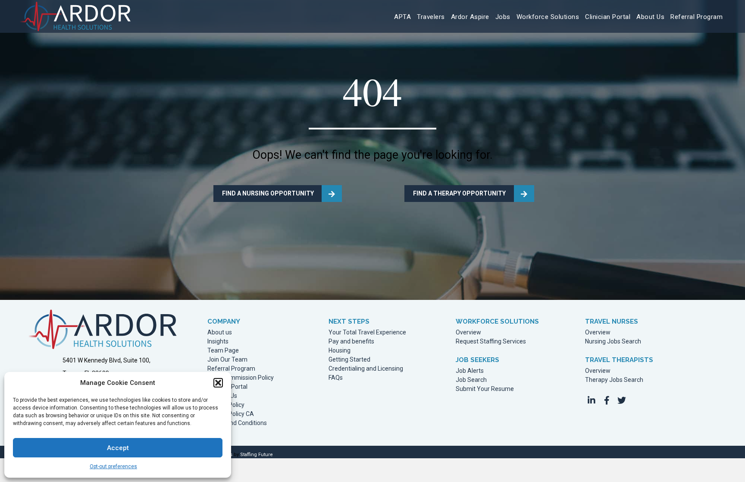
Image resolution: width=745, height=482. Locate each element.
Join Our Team (227, 359)
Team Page (223, 350)
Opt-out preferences (113, 466)
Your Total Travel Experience (367, 332)
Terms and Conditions (237, 423)
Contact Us (222, 396)
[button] (218, 382)
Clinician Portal (227, 387)
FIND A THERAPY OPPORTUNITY (459, 193)
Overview (468, 332)
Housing (340, 350)
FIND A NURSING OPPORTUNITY (268, 193)
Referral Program (231, 368)
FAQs (336, 378)
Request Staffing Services (491, 341)
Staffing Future (256, 454)
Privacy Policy (225, 405)
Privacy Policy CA (230, 414)
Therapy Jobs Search (614, 380)
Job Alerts (470, 371)
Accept (118, 448)
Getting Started (349, 359)
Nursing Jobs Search (613, 341)
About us (219, 332)
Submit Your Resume (485, 389)
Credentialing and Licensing (366, 368)
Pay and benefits (351, 341)
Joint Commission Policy (240, 378)
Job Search (471, 380)
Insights (218, 341)
